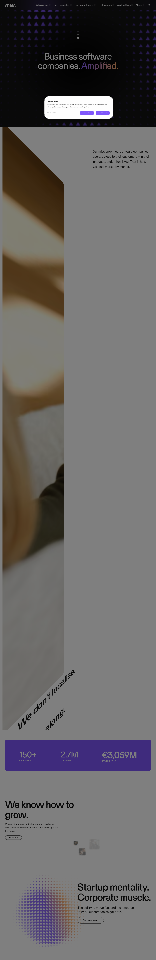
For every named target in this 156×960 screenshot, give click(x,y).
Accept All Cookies (103, 113)
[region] (78, 107)
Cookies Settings (51, 112)
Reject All (87, 113)
